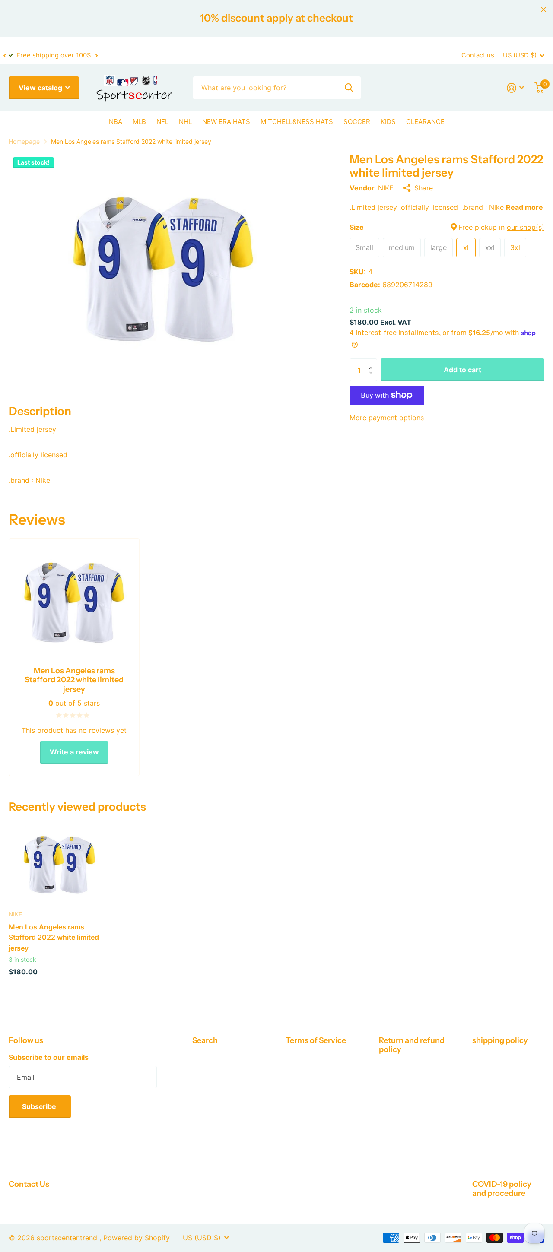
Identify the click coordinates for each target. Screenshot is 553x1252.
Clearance (425, 121)
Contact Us (29, 1184)
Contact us (477, 55)
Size (447, 227)
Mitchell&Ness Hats (297, 121)
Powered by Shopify (136, 1237)
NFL (162, 121)
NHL (185, 121)
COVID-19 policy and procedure (501, 1188)
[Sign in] (515, 88)
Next (96, 55)
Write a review (74, 752)
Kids (388, 121)
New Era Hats (226, 121)
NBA (115, 121)
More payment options (387, 417)
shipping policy (500, 1040)
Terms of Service (316, 1040)
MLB (139, 121)
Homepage (24, 141)
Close (543, 9)
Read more (524, 207)
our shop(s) (525, 227)
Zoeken (349, 87)
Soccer (356, 121)
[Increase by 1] (372, 362)
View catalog (41, 87)
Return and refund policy (412, 1045)
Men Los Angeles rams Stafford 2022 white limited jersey (54, 937)
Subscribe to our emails (49, 1057)
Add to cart (462, 369)
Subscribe (40, 1106)
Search (205, 1040)
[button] (4, 56)
